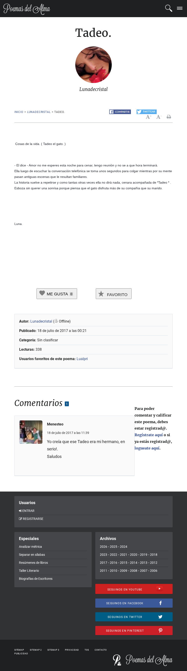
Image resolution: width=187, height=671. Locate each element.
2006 (153, 570)
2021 (123, 554)
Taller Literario (29, 570)
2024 (123, 546)
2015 (123, 562)
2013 (143, 562)
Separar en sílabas (32, 554)
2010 (113, 570)
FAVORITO (116, 294)
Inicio (18, 112)
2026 (103, 546)
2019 (143, 554)
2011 (103, 570)
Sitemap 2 (36, 650)
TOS (87, 650)
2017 (103, 562)
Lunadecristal (39, 112)
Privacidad (72, 650)
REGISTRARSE (33, 518)
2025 (113, 546)
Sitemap (19, 650)
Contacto (101, 650)
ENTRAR (28, 510)
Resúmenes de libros (33, 562)
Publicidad (21, 653)
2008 (133, 570)
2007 (143, 570)
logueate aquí (147, 448)
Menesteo (55, 424)
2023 (103, 554)
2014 (133, 562)
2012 (153, 562)
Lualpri (82, 359)
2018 (153, 554)
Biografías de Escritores (35, 578)
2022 (113, 554)
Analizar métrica (30, 546)
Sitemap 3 (53, 650)
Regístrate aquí (149, 435)
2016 (113, 562)
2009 (123, 570)
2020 (133, 554)
